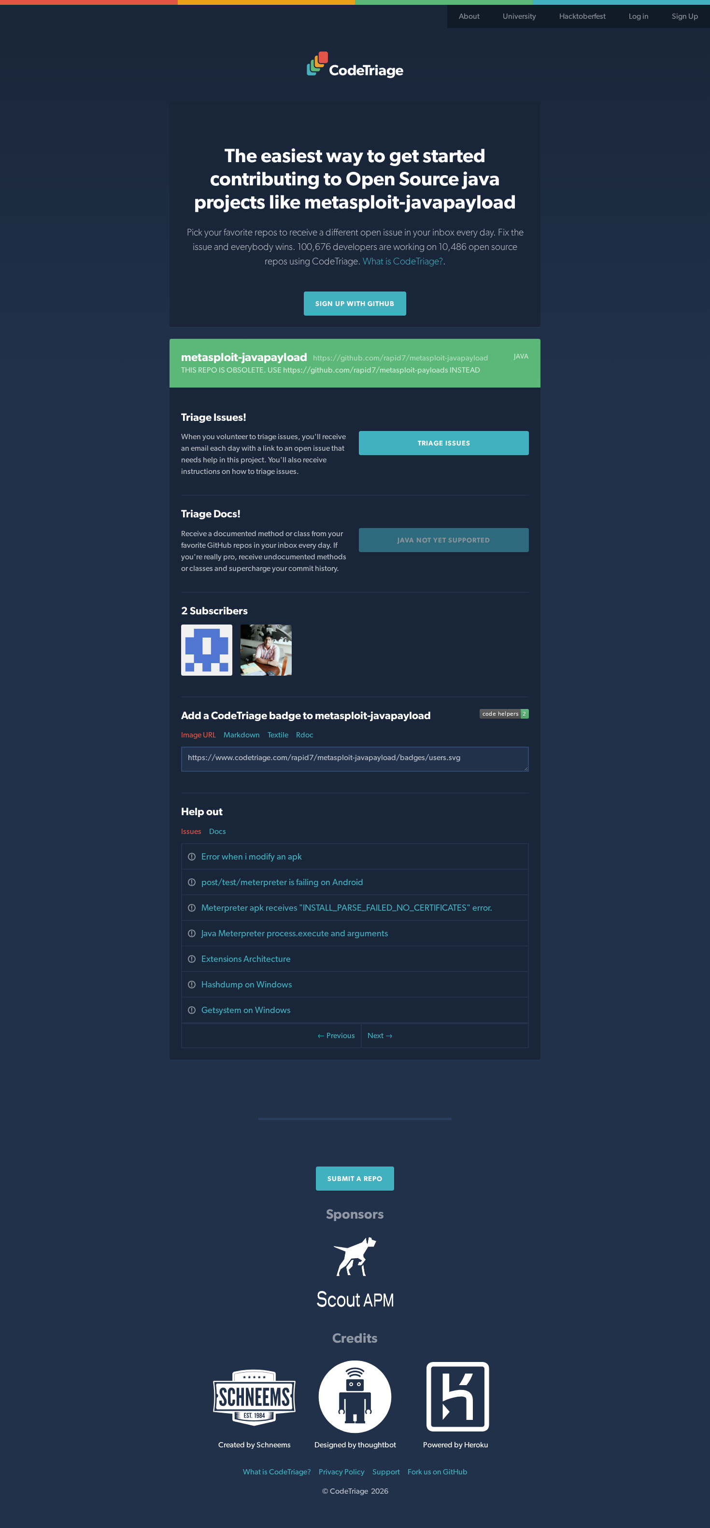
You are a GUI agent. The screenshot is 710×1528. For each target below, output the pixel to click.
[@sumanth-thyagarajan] (266, 673)
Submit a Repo (355, 1178)
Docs (217, 831)
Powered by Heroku (455, 1444)
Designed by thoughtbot (355, 1444)
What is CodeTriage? (403, 261)
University (519, 16)
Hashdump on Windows (246, 984)
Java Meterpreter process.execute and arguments (294, 933)
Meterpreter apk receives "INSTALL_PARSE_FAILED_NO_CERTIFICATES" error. (346, 908)
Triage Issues (444, 443)
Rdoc (304, 734)
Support (386, 1471)
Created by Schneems (254, 1444)
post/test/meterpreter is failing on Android (282, 882)
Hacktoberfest (582, 16)
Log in (639, 16)
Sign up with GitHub (355, 303)
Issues (191, 831)
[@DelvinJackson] (206, 673)
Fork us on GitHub (438, 1471)
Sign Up (685, 16)
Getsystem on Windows (245, 1010)
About (469, 16)
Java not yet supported (444, 540)
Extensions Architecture (246, 959)
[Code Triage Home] (355, 64)
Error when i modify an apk (251, 856)
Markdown (242, 734)
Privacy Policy (342, 1471)
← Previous (336, 1035)
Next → (380, 1035)
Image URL (198, 734)
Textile (278, 734)
